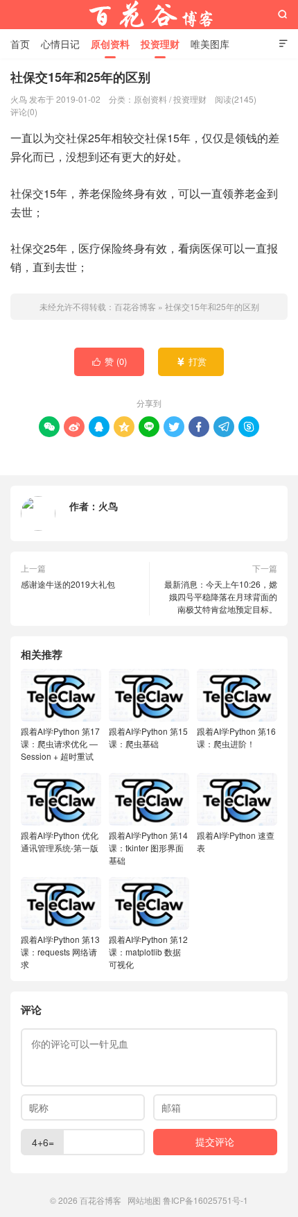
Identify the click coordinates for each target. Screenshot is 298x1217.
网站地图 (144, 1200)
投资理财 (160, 44)
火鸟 (108, 506)
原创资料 (110, 44)
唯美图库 (210, 44)
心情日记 (60, 44)
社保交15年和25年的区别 (212, 306)
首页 (20, 44)
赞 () (110, 361)
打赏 (191, 361)
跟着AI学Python (60, 743)
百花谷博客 (149, 14)
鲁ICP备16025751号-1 (205, 1200)
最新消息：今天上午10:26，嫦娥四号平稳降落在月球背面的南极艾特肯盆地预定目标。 (220, 596)
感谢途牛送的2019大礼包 (68, 584)
